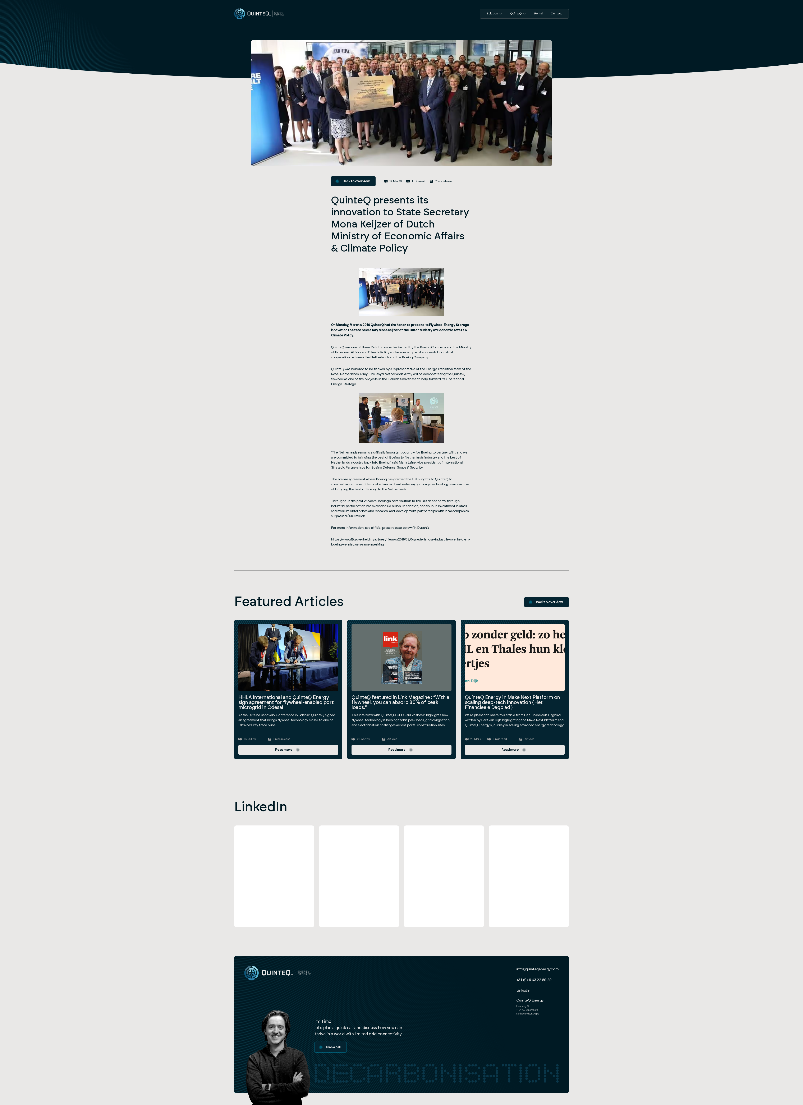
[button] (494, 13)
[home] (259, 13)
